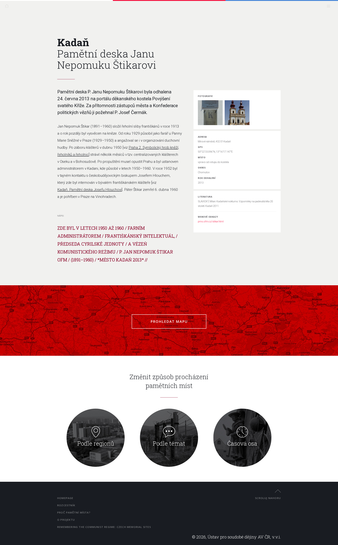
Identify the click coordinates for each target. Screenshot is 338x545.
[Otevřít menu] (329, 7)
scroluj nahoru (268, 498)
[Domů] (7, 7)
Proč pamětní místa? (73, 512)
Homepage (65, 498)
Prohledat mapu (169, 321)
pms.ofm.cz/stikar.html (210, 221)
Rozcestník (66, 505)
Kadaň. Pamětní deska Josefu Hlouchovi (89, 189)
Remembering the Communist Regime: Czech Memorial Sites (104, 527)
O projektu (66, 519)
